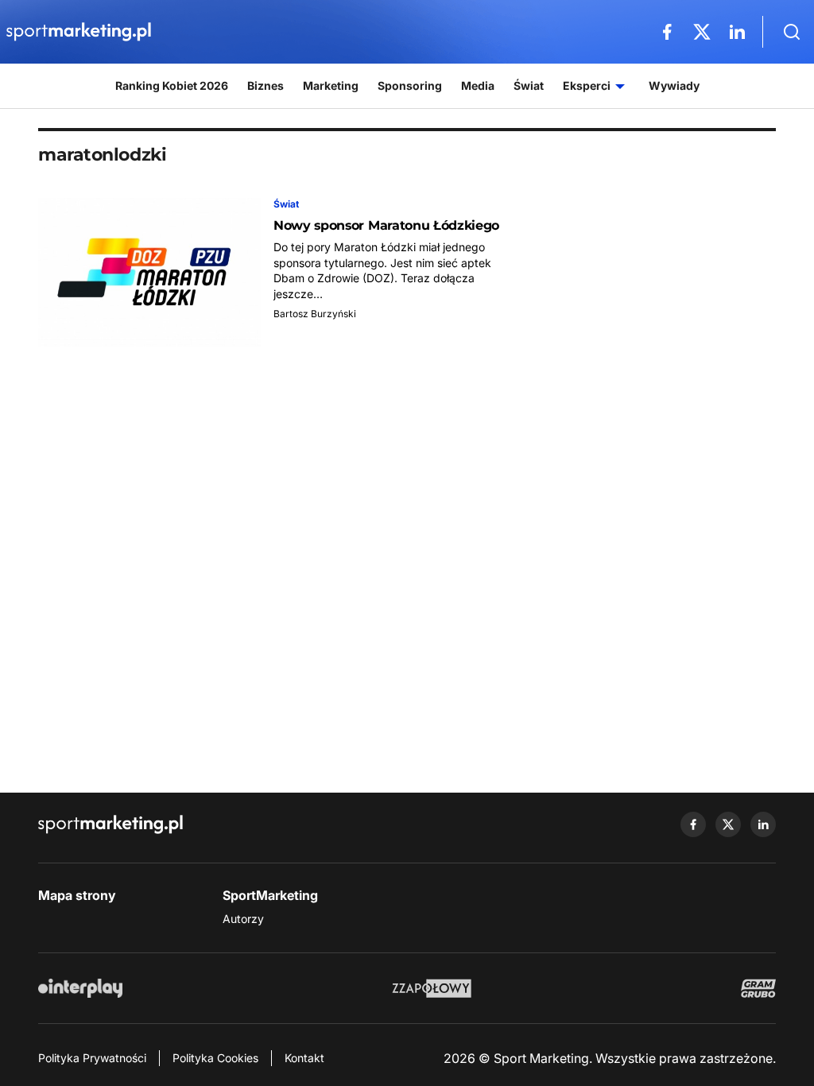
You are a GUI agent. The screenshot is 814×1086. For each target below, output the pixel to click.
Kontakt (304, 1058)
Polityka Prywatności (92, 1058)
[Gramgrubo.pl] (758, 988)
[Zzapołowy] (432, 988)
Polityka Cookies (215, 1058)
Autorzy (243, 918)
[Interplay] (80, 988)
